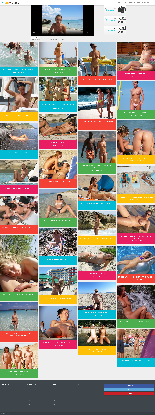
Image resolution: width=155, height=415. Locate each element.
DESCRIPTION (34, 37)
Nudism (97, 351)
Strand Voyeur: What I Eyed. (97, 294)
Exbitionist (14, 117)
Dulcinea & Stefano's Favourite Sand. (97, 222)
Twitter (129, 389)
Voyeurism (55, 108)
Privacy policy (81, 389)
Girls (101, 126)
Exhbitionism (131, 160)
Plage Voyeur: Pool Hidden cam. (58, 280)
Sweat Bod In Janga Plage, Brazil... (19, 262)
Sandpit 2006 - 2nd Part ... (19, 372)
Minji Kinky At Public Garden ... (136, 158)
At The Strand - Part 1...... (58, 125)
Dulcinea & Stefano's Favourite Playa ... (97, 238)
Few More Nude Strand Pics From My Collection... (136, 217)
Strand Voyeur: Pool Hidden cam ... (58, 298)
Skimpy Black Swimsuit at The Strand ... (136, 360)
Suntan (100, 170)
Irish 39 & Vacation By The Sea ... (58, 70)
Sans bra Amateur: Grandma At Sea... (58, 88)
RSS (79, 387)
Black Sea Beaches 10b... (136, 55)
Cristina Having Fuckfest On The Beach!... (97, 145)
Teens (93, 170)
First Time (55, 400)
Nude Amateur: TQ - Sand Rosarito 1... (136, 300)
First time (54, 145)
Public (18, 72)
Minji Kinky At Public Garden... (136, 137)
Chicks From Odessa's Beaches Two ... (136, 197)
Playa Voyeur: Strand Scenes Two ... (19, 188)
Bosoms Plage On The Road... (58, 163)
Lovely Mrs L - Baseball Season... (58, 322)
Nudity (63, 145)
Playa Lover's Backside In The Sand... (97, 57)
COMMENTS (41, 37)
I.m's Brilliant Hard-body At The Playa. (136, 258)
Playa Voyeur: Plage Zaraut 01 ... (58, 220)
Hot (58, 72)
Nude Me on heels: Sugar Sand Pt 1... (19, 209)
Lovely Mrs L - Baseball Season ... (58, 343)
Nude (19, 117)
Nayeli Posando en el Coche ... (136, 113)
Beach (139, 76)
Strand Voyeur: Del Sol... (19, 135)
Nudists (58, 145)
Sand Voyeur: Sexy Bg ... (97, 349)
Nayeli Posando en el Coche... (136, 94)
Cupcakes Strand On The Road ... (58, 181)
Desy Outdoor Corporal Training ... (97, 203)
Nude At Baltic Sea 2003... (58, 241)
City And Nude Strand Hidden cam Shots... (19, 52)
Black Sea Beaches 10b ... (136, 74)
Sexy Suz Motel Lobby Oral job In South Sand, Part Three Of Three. (19, 315)
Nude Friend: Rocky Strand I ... (19, 115)
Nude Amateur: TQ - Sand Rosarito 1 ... (136, 321)
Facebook (129, 385)
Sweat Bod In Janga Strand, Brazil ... (19, 294)
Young (54, 402)
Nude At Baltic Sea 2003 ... (58, 259)
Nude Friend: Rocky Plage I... (19, 94)
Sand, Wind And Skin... (97, 257)
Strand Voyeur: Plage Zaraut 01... (58, 202)
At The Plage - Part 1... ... (58, 143)
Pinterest (129, 393)
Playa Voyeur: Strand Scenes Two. (19, 172)
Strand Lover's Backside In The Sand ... (97, 79)
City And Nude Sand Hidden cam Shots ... (18, 70)
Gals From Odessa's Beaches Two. (136, 178)
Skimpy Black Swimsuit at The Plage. (136, 342)
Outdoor (23, 72)
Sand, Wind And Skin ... (97, 274)
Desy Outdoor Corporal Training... (97, 187)
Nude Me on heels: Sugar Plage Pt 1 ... (19, 227)
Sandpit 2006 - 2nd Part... (19, 355)
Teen (59, 108)
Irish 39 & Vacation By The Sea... (58, 52)
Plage (54, 72)
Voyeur (14, 72)
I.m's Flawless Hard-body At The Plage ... (136, 277)
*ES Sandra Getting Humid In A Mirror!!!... (97, 101)
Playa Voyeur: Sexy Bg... (97, 332)
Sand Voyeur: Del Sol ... (19, 153)
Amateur (101, 81)
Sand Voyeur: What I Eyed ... (97, 313)
